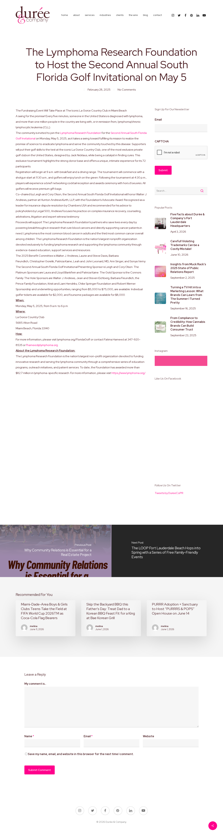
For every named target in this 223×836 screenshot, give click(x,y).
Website (148, 736)
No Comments (127, 89)
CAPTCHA (162, 141)
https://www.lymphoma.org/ (128, 373)
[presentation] (181, 152)
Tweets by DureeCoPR (169, 493)
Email (158, 119)
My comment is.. (35, 684)
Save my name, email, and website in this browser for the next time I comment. (81, 754)
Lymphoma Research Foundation (80, 133)
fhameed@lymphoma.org (42, 345)
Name (29, 736)
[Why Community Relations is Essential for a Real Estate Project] (56, 551)
